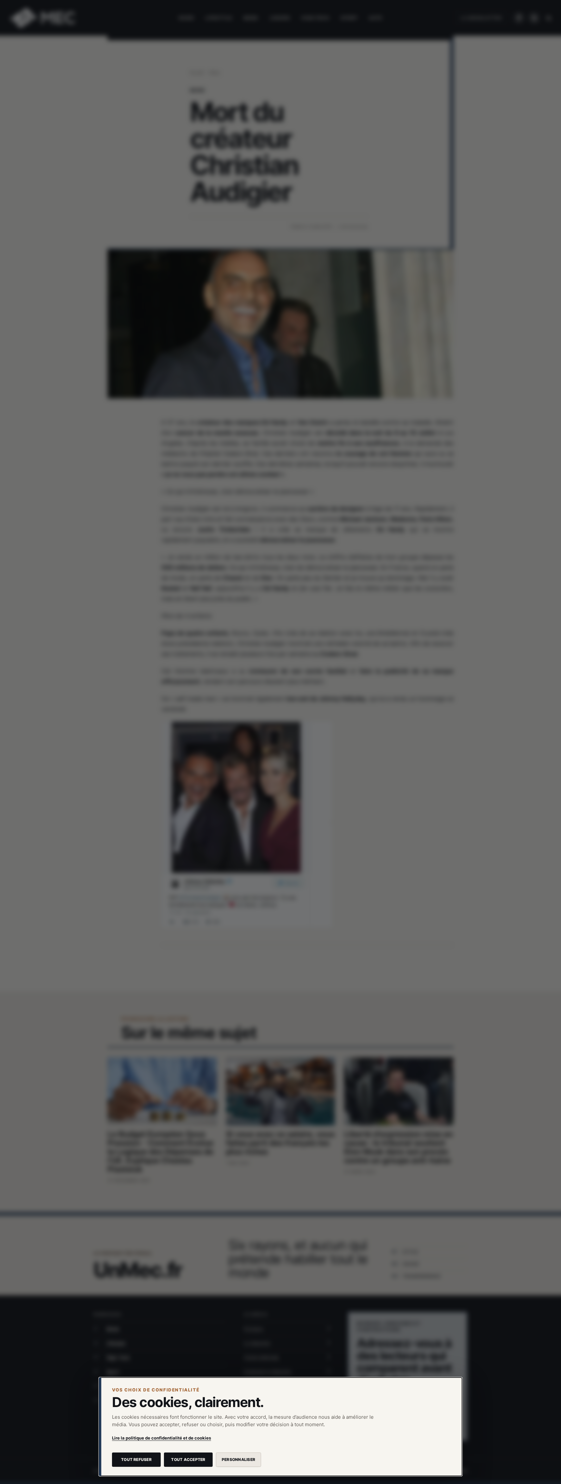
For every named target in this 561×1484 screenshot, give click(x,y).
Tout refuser (136, 1459)
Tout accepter (188, 1459)
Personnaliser (238, 1459)
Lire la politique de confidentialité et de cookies (161, 1437)
